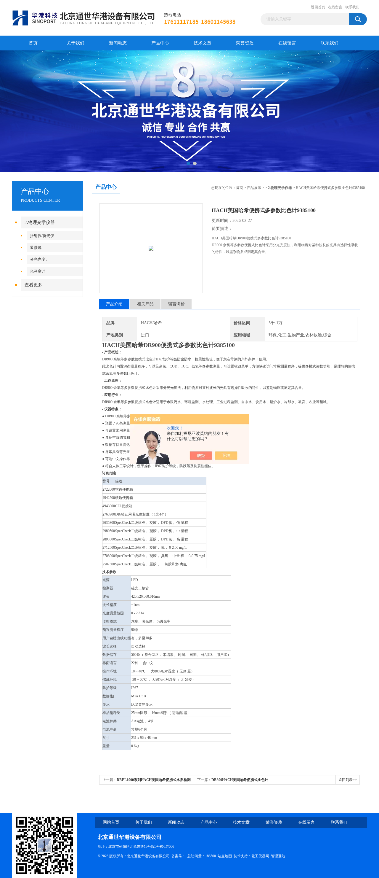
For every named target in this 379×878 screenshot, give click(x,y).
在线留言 (335, 7)
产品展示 (254, 188)
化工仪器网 (260, 856)
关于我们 (75, 43)
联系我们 (352, 7)
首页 (33, 43)
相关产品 (145, 304)
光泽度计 (37, 271)
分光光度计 (39, 259)
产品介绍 (114, 304)
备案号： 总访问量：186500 (194, 856)
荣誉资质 (245, 43)
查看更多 (33, 284)
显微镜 (35, 247)
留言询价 (176, 304)
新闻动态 (118, 43)
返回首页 (318, 7)
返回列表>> (347, 780)
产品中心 (160, 43)
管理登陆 (278, 856)
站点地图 (225, 856)
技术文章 (202, 43)
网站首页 (111, 822)
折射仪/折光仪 (42, 235)
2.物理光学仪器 (40, 222)
